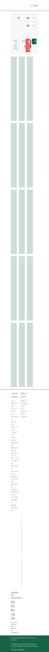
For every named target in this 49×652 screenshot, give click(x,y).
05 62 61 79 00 (13, 610)
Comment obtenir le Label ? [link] (14, 484)
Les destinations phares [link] (23, 412)
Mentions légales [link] (17, 650)
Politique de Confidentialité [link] (14, 497)
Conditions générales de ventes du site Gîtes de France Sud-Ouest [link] (24, 645)
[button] (34, 6)
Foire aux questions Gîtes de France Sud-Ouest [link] (14, 421)
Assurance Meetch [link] (14, 474)
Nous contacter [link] (14, 508)
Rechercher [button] (35, 41)
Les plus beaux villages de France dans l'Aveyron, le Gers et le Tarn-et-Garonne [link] (15, 451)
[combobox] (17, 18)
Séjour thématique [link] (24, 403)
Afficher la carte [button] (29, 47)
